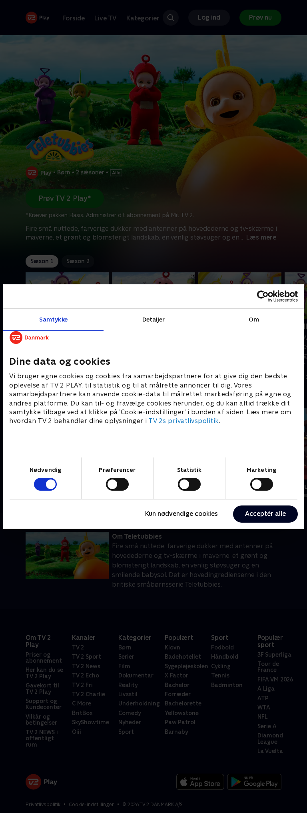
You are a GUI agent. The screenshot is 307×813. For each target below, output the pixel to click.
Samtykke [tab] (53, 319)
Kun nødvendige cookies (181, 513)
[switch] (117, 484)
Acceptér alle (265, 513)
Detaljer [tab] (153, 319)
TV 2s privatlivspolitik (183, 421)
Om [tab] (254, 319)
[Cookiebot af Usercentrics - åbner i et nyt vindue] (263, 296)
